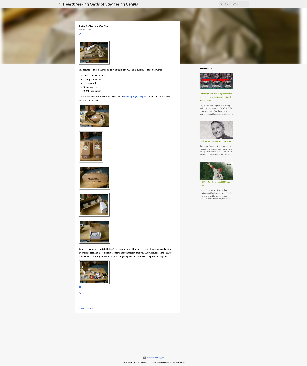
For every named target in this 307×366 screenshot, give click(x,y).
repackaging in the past (134, 96)
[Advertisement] (127, 334)
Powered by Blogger (155, 358)
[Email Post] (80, 288)
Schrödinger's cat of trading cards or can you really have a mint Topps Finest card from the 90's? (216, 97)
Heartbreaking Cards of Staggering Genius (100, 4)
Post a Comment (86, 308)
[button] (80, 34)
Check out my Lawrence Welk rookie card (216, 141)
